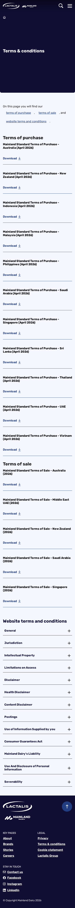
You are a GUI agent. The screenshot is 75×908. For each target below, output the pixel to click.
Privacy (43, 838)
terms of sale (47, 112)
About (7, 838)
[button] (61, 5)
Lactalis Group (48, 855)
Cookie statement (50, 850)
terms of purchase (18, 112)
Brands (8, 844)
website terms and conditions (26, 121)
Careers (8, 855)
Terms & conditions (51, 844)
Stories (8, 850)
